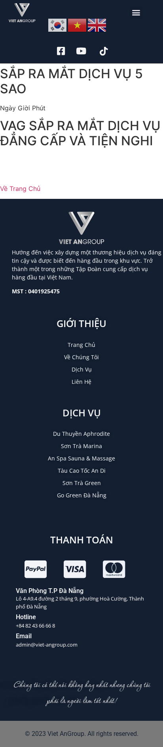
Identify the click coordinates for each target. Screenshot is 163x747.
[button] (135, 12)
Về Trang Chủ (20, 189)
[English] (97, 25)
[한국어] (58, 25)
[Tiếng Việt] (77, 25)
